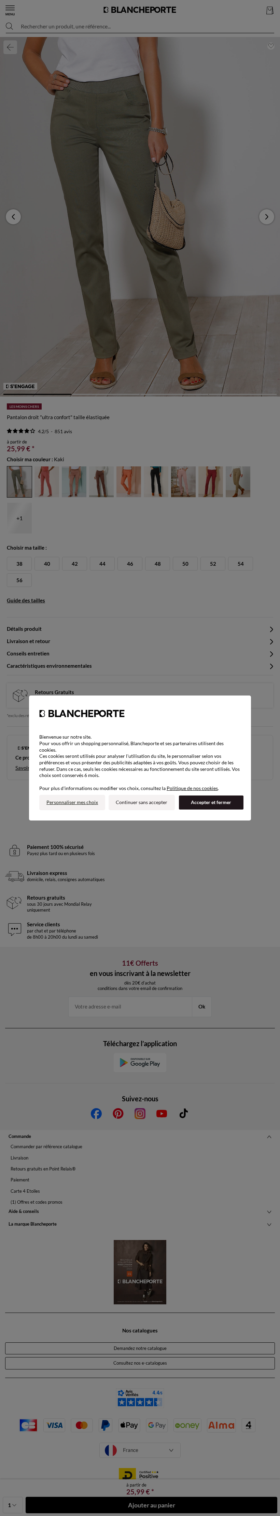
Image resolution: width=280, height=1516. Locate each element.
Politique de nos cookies (192, 788)
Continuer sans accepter (141, 802)
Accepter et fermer (211, 802)
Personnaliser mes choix (72, 802)
